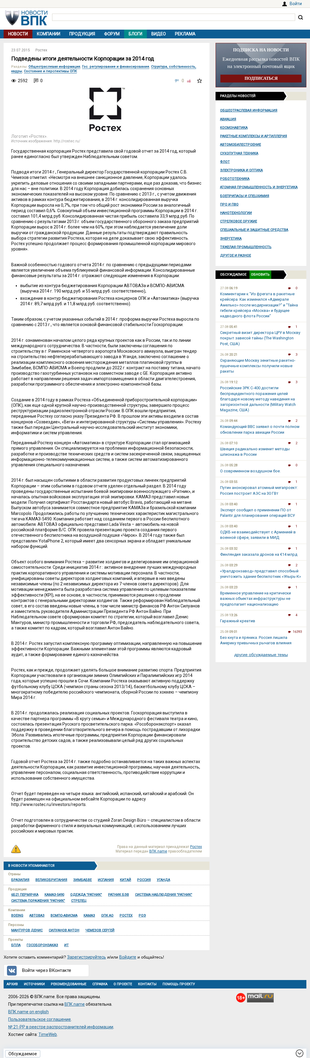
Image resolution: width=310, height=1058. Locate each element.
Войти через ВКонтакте (46, 970)
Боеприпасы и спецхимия (244, 196)
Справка (99, 984)
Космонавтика (234, 128)
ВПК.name (158, 851)
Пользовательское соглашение (39, 1019)
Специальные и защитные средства (254, 230)
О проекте (123, 984)
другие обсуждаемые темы (261, 654)
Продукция (82, 33)
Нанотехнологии (236, 213)
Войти (296, 3)
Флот (225, 162)
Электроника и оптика (241, 170)
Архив (12, 984)
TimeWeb (47, 1034)
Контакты (147, 984)
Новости (18, 33)
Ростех (41, 50)
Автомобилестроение (240, 145)
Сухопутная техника (239, 153)
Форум (112, 33)
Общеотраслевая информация (248, 110)
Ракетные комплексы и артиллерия (253, 136)
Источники (34, 984)
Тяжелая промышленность (246, 247)
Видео (158, 33)
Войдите (127, 957)
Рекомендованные (68, 984)
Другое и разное (235, 255)
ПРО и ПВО (229, 204)
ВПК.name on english (28, 1011)
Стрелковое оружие (238, 221)
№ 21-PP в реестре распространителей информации (60, 1026)
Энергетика (231, 239)
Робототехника (234, 179)
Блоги (135, 33)
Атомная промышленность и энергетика (259, 187)
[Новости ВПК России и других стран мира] (26, 23)
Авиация (228, 119)
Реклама (185, 33)
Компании (48, 33)
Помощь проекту (179, 984)
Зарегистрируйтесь (86, 957)
